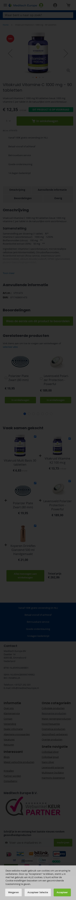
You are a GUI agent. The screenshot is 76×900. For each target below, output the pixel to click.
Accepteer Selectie (37, 892)
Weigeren (13, 892)
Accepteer (62, 892)
